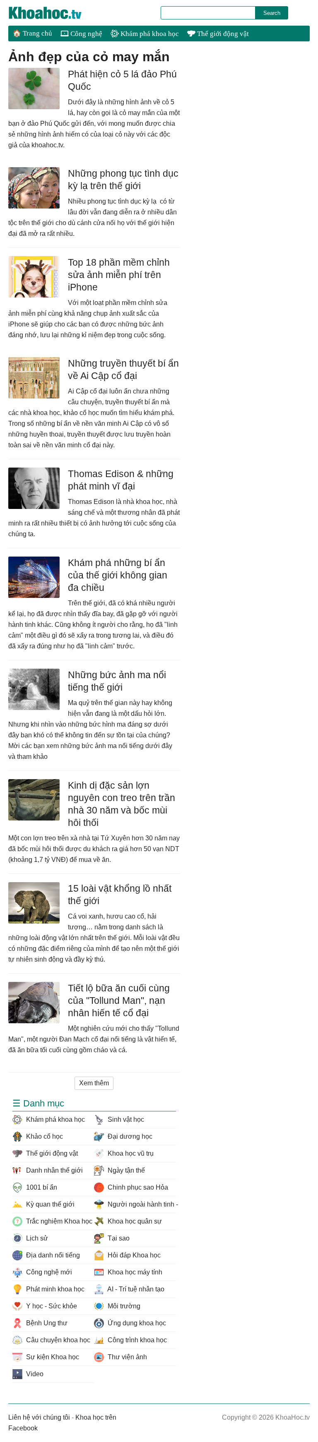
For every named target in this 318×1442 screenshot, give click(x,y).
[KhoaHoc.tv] (53, 13)
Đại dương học (129, 1136)
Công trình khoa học (136, 1340)
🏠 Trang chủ (32, 33)
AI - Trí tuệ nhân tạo (135, 1289)
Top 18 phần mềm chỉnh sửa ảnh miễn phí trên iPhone (119, 275)
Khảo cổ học (43, 1136)
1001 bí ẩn (40, 1187)
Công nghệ (85, 34)
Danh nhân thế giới (53, 1170)
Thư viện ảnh (126, 1356)
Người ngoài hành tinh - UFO (141, 1204)
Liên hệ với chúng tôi (39, 1417)
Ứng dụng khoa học (136, 1323)
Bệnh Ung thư (45, 1323)
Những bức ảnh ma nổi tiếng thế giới (117, 681)
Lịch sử (36, 1238)
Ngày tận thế (125, 1170)
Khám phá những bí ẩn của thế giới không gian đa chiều (117, 575)
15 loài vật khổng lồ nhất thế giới (119, 894)
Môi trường (123, 1306)
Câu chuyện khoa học (57, 1340)
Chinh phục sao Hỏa (137, 1187)
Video (33, 1373)
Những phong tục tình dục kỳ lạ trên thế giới (123, 179)
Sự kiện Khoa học (51, 1356)
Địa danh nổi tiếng (52, 1255)
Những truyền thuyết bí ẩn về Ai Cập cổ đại (123, 369)
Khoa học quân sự (134, 1221)
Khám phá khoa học (149, 34)
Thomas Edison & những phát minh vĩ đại (120, 480)
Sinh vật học (125, 1119)
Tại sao (118, 1238)
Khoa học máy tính (134, 1272)
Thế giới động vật (222, 34)
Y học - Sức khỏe (50, 1306)
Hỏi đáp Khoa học (133, 1255)
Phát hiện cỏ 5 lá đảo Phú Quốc (122, 80)
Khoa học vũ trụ (130, 1153)
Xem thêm (94, 1083)
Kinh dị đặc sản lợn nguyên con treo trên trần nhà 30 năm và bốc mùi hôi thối (121, 804)
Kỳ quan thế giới (49, 1204)
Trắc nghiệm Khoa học (58, 1221)
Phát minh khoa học (54, 1289)
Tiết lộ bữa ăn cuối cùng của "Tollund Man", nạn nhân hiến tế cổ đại (119, 1000)
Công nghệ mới (48, 1272)
